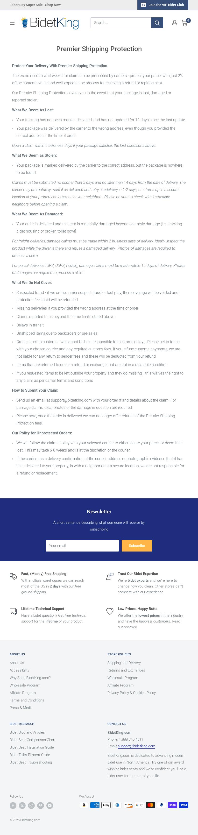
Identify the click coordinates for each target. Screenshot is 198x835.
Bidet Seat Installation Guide (32, 747)
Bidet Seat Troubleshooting (31, 762)
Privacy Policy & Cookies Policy (131, 693)
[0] (184, 23)
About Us (17, 663)
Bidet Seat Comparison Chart (33, 740)
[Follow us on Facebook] (13, 805)
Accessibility (19, 670)
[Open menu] (12, 23)
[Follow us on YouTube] (49, 805)
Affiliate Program (23, 693)
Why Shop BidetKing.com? (30, 678)
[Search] (157, 22)
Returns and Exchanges (126, 670)
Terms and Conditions (27, 700)
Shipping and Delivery (124, 663)
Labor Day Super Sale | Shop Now (35, 5)
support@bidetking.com (136, 746)
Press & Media (21, 708)
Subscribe (137, 546)
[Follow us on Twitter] (22, 805)
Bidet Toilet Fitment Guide (30, 755)
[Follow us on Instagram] (31, 805)
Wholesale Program (25, 685)
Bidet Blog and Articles (27, 732)
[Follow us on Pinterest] (40, 805)
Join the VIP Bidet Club (166, 5)
